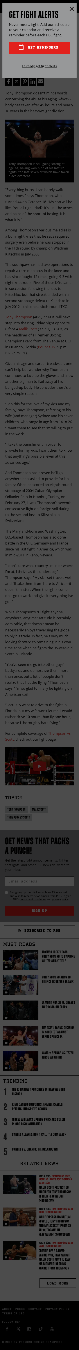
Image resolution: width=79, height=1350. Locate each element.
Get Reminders (42, 48)
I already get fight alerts (39, 66)
